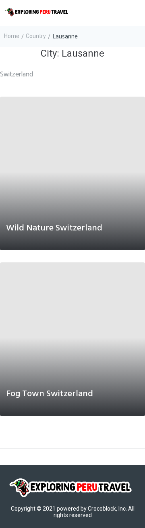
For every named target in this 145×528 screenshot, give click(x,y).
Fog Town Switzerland (49, 394)
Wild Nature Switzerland (54, 228)
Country (36, 36)
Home (11, 36)
